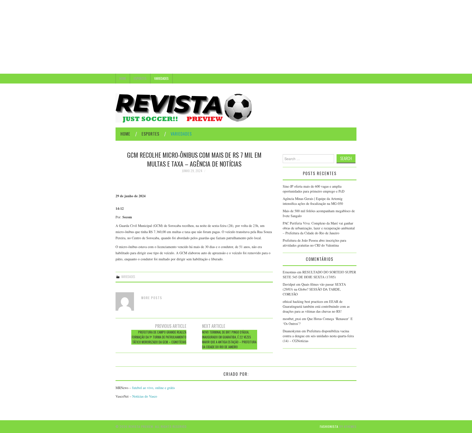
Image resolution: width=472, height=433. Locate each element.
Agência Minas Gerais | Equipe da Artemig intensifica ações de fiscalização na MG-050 (313, 201)
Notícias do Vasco (144, 396)
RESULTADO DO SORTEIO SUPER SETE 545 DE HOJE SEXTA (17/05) (319, 274)
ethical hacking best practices (303, 301)
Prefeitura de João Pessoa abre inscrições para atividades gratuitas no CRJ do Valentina (314, 243)
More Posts (151, 297)
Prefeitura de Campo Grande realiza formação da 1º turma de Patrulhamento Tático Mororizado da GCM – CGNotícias (159, 337)
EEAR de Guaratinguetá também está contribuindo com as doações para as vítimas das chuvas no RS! (316, 306)
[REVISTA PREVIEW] (184, 107)
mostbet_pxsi (292, 318)
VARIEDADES (161, 78)
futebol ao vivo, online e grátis (153, 387)
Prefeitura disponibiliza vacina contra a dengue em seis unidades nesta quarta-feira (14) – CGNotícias (318, 336)
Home (122, 78)
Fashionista (329, 426)
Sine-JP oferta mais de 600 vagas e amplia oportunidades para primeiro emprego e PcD (313, 189)
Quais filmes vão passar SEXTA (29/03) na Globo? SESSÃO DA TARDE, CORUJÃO (314, 289)
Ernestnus (289, 272)
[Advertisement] (236, 36)
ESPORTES (140, 78)
